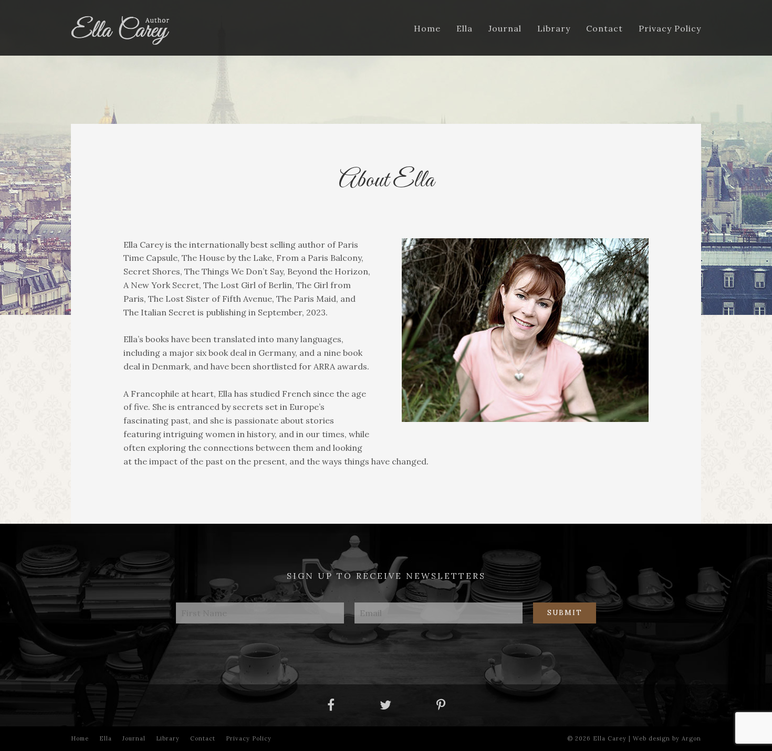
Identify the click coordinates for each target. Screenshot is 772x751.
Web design (651, 738)
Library (553, 29)
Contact (604, 29)
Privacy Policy (670, 29)
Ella (464, 29)
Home (427, 29)
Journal (504, 29)
